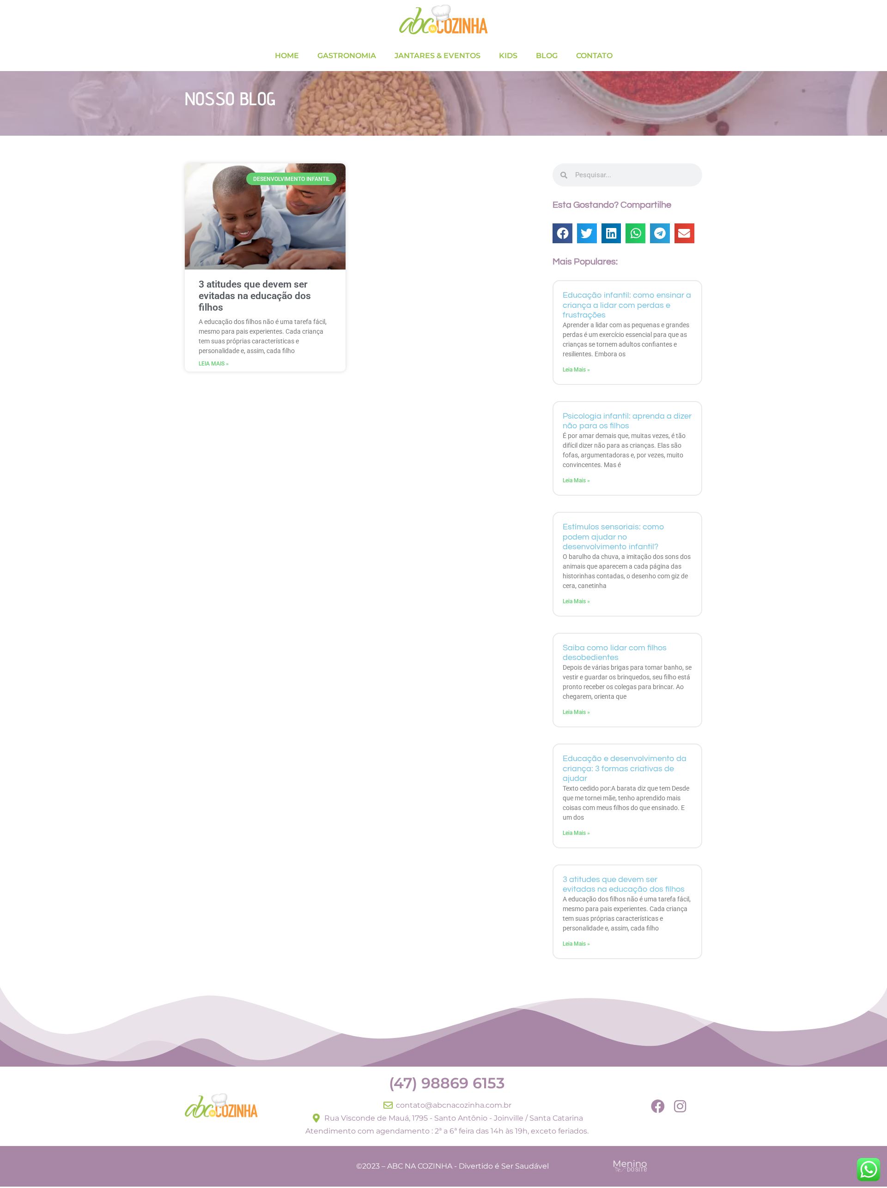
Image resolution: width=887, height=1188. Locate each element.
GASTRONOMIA (346, 55)
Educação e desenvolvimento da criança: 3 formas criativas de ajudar (625, 768)
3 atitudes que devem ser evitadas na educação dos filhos (255, 296)
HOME (287, 55)
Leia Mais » (214, 363)
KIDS (508, 55)
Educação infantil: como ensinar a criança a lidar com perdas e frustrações (627, 305)
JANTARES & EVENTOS (437, 55)
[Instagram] (680, 1106)
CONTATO (594, 55)
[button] (562, 233)
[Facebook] (658, 1106)
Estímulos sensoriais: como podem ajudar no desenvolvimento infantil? (613, 536)
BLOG (547, 55)
